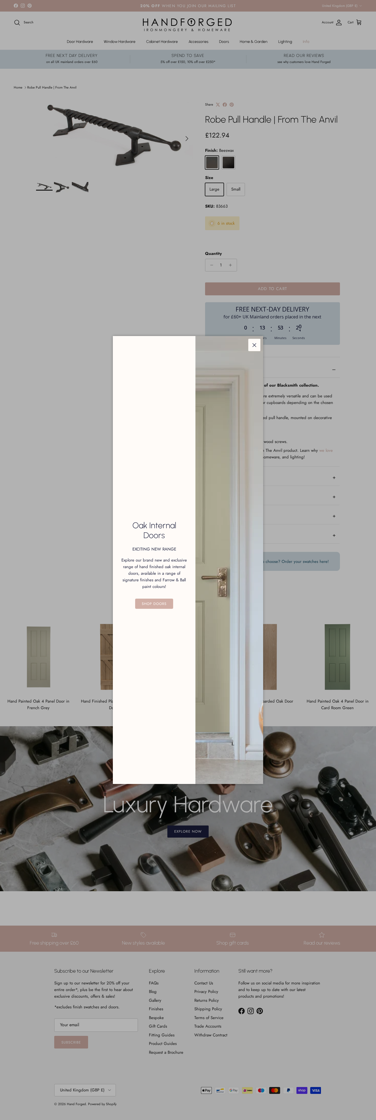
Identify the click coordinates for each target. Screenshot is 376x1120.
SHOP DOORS (154, 603)
